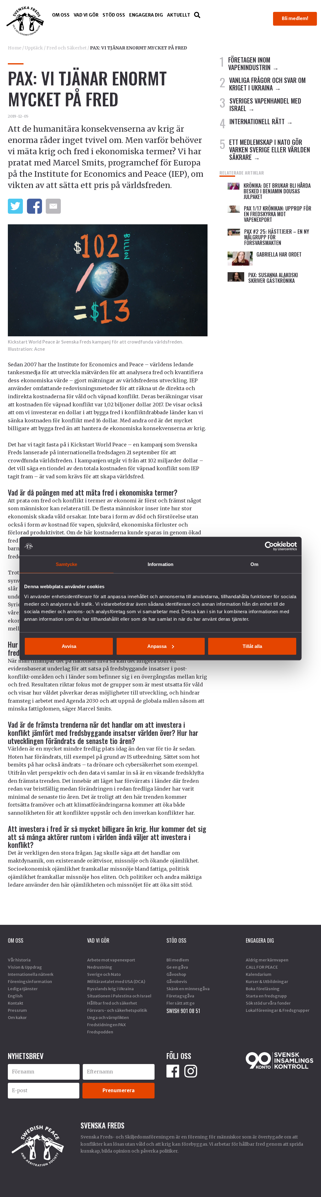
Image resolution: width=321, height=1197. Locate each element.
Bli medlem (177, 959)
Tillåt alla (252, 646)
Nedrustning (99, 967)
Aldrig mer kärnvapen (267, 959)
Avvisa (69, 646)
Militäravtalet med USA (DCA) (116, 981)
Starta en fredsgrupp (266, 995)
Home (14, 48)
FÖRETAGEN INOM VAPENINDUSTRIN (249, 63)
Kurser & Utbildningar (267, 981)
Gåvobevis (176, 981)
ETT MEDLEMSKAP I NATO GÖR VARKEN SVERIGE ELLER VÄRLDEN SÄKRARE (269, 149)
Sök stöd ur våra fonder (268, 1003)
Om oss (61, 15)
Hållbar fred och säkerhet (112, 1003)
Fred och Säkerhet (66, 48)
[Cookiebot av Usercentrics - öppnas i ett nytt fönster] (269, 546)
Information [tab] (160, 564)
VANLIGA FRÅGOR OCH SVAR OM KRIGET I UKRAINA (267, 83)
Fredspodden (100, 1031)
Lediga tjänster (23, 988)
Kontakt (15, 1003)
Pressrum (17, 1010)
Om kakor (17, 1017)
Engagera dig (146, 15)
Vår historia (19, 959)
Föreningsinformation (30, 981)
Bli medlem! (295, 18)
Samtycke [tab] (66, 564)
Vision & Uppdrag (25, 967)
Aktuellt (178, 15)
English (15, 995)
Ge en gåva (177, 967)
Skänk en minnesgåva (188, 988)
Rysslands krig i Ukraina (110, 988)
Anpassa (156, 646)
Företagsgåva (180, 995)
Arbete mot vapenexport (111, 959)
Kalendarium (258, 974)
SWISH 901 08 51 (183, 1011)
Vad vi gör (86, 15)
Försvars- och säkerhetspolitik (117, 1010)
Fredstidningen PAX (106, 1024)
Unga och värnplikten (108, 1017)
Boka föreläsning (263, 988)
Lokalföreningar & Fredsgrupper (277, 1010)
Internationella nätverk (30, 974)
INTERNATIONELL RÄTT (257, 121)
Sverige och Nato (104, 974)
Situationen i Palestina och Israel (119, 995)
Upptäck (34, 48)
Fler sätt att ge (180, 1003)
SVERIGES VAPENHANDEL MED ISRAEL (265, 104)
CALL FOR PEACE (262, 967)
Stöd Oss (114, 15)
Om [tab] (254, 564)
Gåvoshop (176, 974)
